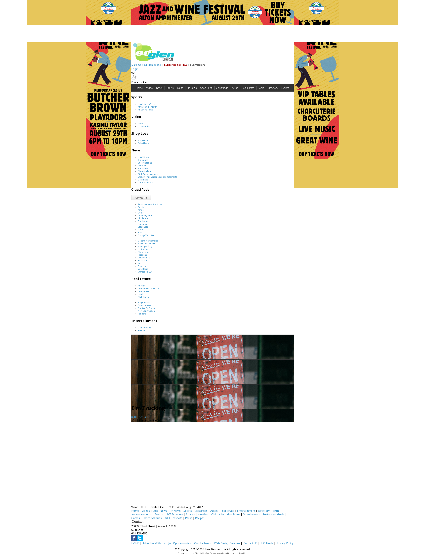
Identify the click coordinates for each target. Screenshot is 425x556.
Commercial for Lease (148, 288)
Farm (140, 229)
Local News (143, 157)
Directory (273, 87)
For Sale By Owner (146, 308)
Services (142, 266)
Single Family (144, 302)
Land (140, 294)
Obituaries (143, 160)
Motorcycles (143, 252)
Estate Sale (143, 226)
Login (134, 69)
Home (139, 87)
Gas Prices (143, 179)
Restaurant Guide (273, 514)
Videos (146, 511)
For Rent (142, 313)
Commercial (143, 291)
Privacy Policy (285, 543)
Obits (180, 87)
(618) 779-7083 (140, 417)
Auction (141, 285)
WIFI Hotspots (173, 518)
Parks (188, 518)
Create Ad (141, 197)
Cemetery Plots (145, 215)
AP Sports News (145, 109)
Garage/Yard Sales (146, 235)
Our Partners (202, 543)
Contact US (250, 543)
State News (143, 168)
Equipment (143, 224)
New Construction (146, 311)
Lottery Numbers (146, 182)
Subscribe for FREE (175, 64)
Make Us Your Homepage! (146, 64)
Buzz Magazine (145, 162)
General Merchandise (148, 240)
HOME (135, 543)
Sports (170, 87)
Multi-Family (143, 297)
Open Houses (144, 305)
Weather (203, 514)
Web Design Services (227, 543)
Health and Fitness (146, 243)
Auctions (142, 207)
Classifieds (222, 87)
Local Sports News (146, 104)
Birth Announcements (148, 174)
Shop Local (206, 87)
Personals (142, 254)
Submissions (198, 64)
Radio (261, 87)
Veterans (142, 165)
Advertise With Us (154, 543)
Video (149, 87)
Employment (144, 221)
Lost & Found (144, 249)
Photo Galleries (145, 171)
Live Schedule (144, 126)
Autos (235, 87)
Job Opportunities (179, 543)
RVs (139, 263)
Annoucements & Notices (150, 204)
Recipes (141, 330)
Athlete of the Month (147, 106)
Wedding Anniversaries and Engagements (157, 176)
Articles (190, 514)
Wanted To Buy (145, 271)
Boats (140, 212)
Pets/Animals (144, 257)
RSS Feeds (267, 543)
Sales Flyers (143, 143)
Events (285, 87)
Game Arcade (144, 327)
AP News (192, 87)
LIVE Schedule (174, 514)
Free (140, 232)
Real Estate (248, 87)
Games (135, 518)
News (159, 87)
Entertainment (246, 511)
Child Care (143, 218)
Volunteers (143, 269)
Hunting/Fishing (145, 246)
